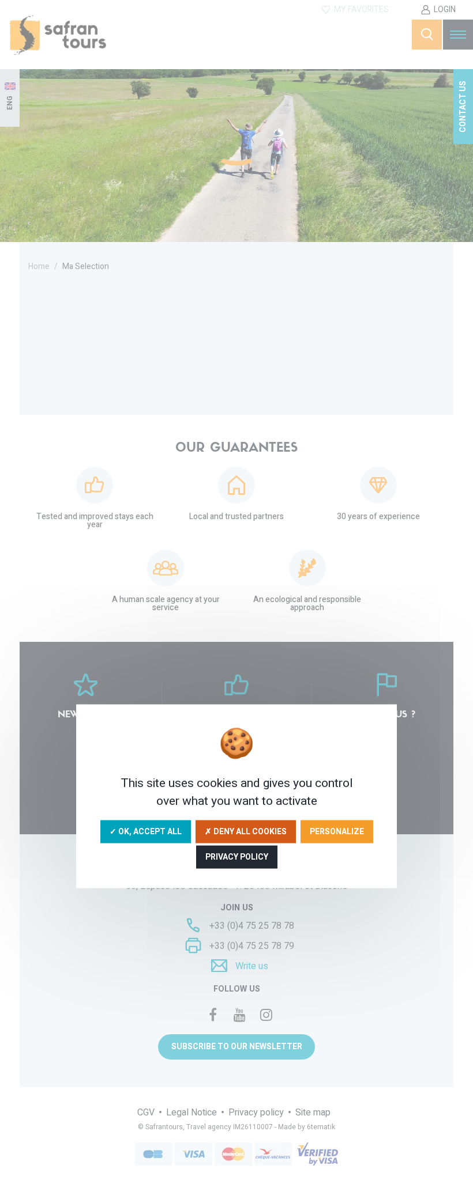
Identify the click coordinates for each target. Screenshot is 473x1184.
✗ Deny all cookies (246, 831)
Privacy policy (236, 856)
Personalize (337, 831)
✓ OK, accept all (146, 831)
